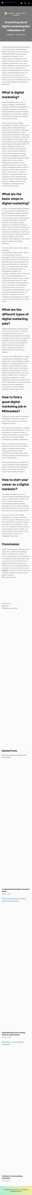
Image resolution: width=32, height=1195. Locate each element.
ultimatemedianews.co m (14, 1190)
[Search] (25, 3)
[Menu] (29, 3)
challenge (5, 570)
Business (16, 15)
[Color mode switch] (21, 3)
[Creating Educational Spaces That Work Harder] (16, 820)
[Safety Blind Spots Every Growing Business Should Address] (16, 963)
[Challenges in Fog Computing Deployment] (16, 1107)
